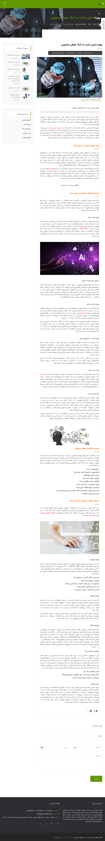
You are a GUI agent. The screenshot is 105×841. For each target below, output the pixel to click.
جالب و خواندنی (27, 133)
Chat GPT (84, 228)
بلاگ (89, 24)
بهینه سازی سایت (88, 53)
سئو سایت (79, 53)
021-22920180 (49, 811)
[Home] (101, 4)
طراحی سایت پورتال (14, 88)
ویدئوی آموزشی (27, 138)
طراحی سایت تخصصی (13, 55)
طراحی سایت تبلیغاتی (14, 62)
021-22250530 (40, 811)
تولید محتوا (50, 168)
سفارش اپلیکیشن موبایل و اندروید (15, 96)
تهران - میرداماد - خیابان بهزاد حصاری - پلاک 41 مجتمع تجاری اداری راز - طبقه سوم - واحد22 (28, 817)
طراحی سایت (94, 117)
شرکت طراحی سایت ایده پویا (66, 838)
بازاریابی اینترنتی (26, 120)
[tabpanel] (69, 77)
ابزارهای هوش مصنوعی (58, 53)
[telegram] (52, 824)
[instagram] (46, 824)
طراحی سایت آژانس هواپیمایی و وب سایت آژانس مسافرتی (13, 78)
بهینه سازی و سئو (80, 24)
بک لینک (43, 374)
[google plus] (57, 824)
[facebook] (40, 824)
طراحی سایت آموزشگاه (13, 69)
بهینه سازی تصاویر (83, 313)
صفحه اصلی (96, 24)
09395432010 (31, 811)
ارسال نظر (96, 779)
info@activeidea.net (45, 814)
